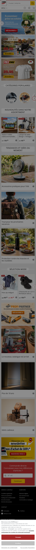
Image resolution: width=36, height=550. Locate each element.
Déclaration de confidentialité (9, 547)
